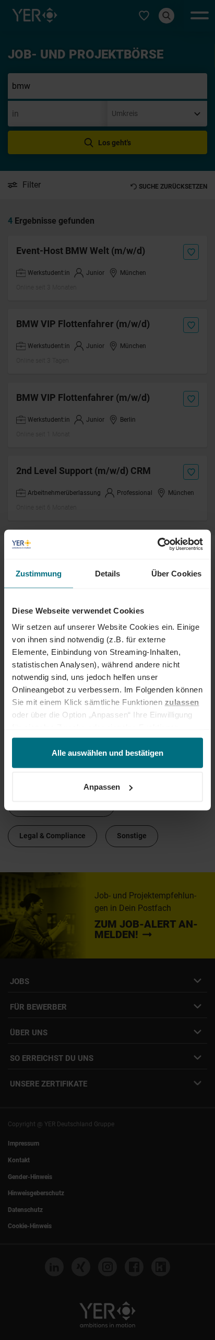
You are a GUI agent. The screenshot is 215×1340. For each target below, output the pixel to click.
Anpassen (101, 786)
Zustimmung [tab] (39, 573)
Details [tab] (108, 573)
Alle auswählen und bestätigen (107, 752)
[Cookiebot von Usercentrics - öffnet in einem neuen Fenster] (157, 544)
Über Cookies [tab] (176, 573)
